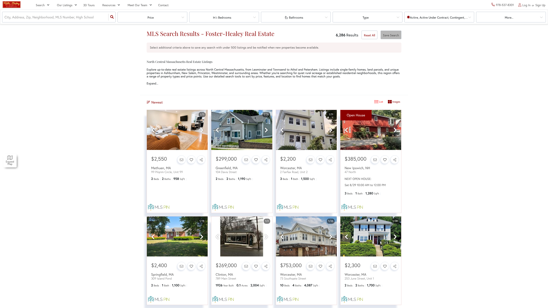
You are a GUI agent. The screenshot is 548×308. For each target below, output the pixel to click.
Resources (108, 5)
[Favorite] (191, 159)
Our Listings (64, 5)
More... (509, 17)
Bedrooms (224, 17)
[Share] (201, 159)
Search (40, 5)
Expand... (152, 83)
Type (366, 17)
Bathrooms (296, 17)
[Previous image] (153, 130)
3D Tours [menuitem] (89, 5)
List (380, 101)
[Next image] (202, 130)
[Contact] (181, 159)
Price (150, 17)
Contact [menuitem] (163, 5)
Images (396, 101)
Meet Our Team (137, 5)
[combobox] (4, 17)
